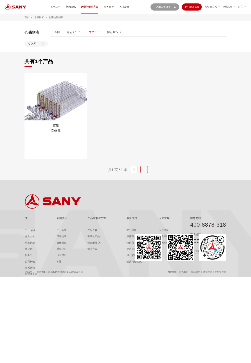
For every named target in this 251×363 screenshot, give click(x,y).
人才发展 (124, 6)
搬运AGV (112, 32)
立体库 (93, 32)
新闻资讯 (71, 6)
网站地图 (172, 272)
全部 (57, 32)
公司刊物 (30, 261)
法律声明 (207, 272)
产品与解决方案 (89, 6)
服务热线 (195, 218)
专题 (59, 261)
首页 (27, 17)
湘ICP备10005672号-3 (71, 272)
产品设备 (92, 230)
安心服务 (131, 230)
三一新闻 (61, 230)
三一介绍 (30, 230)
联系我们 (183, 272)
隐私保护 (195, 272)
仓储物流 (39, 17)
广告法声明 (220, 272)
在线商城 (194, 6)
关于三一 (55, 6)
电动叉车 (72, 32)
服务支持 (109, 6)
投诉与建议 (132, 261)
